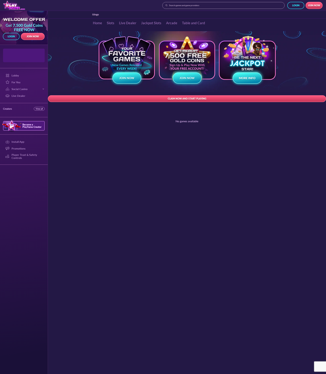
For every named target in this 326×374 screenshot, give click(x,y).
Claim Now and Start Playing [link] (187, 98)
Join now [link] (314, 5)
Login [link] (296, 5)
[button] (127, 61)
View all (39, 109)
